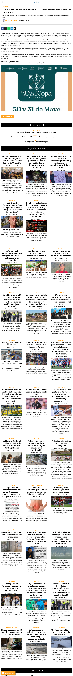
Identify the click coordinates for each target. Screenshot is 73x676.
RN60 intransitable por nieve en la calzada (61, 631)
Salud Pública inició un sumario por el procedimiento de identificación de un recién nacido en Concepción (12, 300)
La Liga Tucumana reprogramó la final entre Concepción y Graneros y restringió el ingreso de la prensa (12, 492)
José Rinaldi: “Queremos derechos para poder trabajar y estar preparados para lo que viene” (12, 207)
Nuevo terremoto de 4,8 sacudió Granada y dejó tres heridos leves (11, 632)
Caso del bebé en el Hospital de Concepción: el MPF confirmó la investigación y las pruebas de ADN (61, 589)
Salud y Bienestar (36, 485)
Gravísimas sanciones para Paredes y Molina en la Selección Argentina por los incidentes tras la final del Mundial (61, 348)
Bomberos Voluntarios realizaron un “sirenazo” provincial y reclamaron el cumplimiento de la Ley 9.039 (61, 162)
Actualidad (61, 627)
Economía (36, 130)
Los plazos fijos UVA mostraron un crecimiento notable (36, 132)
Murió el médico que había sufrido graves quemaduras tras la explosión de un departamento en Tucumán (36, 162)
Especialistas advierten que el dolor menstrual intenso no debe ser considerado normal (36, 492)
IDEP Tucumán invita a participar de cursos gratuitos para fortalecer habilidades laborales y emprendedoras (61, 395)
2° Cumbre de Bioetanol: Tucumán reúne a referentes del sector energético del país (61, 299)
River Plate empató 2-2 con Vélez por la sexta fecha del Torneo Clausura (36, 346)
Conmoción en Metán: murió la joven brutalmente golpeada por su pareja (36, 137)
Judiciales (11, 438)
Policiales (36, 135)
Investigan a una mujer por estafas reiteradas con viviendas (11, 534)
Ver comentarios (7, 116)
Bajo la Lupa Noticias (11, 20)
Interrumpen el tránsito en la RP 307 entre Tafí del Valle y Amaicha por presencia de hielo (36, 634)
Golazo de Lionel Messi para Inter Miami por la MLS (36, 392)
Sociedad (36, 627)
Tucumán (5, 6)
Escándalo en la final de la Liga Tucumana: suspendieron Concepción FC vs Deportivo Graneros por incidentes (61, 538)
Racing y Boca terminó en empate (36, 142)
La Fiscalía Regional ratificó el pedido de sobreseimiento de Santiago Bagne (12, 444)
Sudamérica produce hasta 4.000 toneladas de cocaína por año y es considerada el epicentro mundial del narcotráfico (12, 395)
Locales (11, 293)
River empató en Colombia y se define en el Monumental (61, 489)
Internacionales (11, 627)
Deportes (36, 140)
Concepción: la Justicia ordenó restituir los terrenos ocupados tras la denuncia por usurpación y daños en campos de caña (36, 300)
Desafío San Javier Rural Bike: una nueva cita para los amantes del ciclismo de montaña (12, 255)
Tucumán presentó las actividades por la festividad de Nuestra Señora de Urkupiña (12, 159)
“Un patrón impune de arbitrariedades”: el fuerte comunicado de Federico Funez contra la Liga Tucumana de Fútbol (36, 538)
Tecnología (61, 387)
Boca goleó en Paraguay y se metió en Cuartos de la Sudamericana (12, 587)
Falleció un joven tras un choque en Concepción (61, 443)
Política (61, 293)
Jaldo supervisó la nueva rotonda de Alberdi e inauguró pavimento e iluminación (36, 445)
